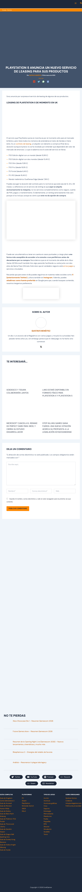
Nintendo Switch (28, 806)
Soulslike (47, 832)
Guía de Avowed (6, 803)
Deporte (47, 809)
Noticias (9, 10)
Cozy (45, 806)
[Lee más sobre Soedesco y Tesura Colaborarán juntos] (23, 377)
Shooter (46, 827)
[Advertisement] (41, 121)
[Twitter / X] (41, 346)
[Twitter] (39, 82)
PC (23, 798)
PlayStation (26, 803)
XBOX (24, 809)
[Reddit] (34, 82)
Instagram (48, 277)
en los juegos (68, 266)
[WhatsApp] (43, 82)
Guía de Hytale (5, 850)
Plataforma (47, 816)
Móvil (24, 811)
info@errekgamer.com (73, 803)
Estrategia (47, 811)
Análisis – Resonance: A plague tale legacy (29, 762)
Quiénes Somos (71, 798)
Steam (24, 801)
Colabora (69, 801)
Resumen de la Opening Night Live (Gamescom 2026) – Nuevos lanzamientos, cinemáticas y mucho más (38, 743)
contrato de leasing (23, 144)
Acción (46, 798)
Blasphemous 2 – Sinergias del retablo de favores (32, 752)
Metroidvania (48, 814)
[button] (81, 3)
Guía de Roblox (5, 811)
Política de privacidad (73, 806)
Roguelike (47, 821)
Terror (46, 834)
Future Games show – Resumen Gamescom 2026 (32, 731)
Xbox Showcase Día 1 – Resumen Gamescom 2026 (33, 721)
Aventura (47, 801)
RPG (45, 824)
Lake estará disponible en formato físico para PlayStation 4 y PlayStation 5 (57, 393)
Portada (4, 10)
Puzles (46, 819)
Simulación (47, 829)
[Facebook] (48, 82)
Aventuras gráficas (50, 803)
